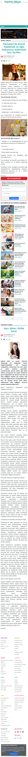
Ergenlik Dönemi (18, 666)
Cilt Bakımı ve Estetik (19, 702)
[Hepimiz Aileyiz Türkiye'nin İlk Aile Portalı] (13, 2)
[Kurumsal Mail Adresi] (16, 738)
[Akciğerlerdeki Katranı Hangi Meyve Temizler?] (7, 228)
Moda (16, 709)
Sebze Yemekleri (4, 707)
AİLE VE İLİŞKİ (4, 638)
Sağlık (2, 668)
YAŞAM (16, 677)
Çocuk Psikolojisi (18, 670)
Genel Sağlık (3, 687)
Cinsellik (16, 648)
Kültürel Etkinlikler (18, 687)
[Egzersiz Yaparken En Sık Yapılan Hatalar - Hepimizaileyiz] (7, 311)
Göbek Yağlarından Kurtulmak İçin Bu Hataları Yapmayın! (19, 236)
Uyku (2, 669)
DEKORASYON (4, 729)
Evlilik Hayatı (3, 642)
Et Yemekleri (3, 700)
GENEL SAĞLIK (18, 211)
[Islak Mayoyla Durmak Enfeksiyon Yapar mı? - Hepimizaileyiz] (7, 255)
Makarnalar (3, 713)
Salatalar (2, 723)
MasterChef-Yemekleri (5, 725)
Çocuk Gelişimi (18, 672)
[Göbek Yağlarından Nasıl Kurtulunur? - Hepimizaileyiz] (7, 237)
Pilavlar (2, 709)
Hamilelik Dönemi (18, 640)
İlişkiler (2, 644)
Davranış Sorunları (18, 662)
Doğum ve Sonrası (18, 644)
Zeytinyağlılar (4, 711)
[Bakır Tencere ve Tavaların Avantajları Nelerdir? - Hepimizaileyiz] (7, 218)
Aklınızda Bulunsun (19, 686)
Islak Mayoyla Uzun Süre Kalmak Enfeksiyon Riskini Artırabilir (20, 254)
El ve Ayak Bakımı (18, 707)
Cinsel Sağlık (3, 689)
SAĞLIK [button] (2, 26)
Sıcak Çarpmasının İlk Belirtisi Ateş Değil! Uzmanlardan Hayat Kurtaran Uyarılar (20, 264)
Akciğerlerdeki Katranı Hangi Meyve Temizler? (20, 225)
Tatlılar (2, 704)
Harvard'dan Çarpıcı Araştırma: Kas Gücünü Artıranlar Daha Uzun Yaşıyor (20, 301)
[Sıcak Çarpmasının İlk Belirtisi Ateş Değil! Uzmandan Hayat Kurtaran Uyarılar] (7, 265)
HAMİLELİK (17, 638)
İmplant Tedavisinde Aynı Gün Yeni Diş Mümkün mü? (20, 291)
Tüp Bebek (17, 654)
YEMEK (2, 695)
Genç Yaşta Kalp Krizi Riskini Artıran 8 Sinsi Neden (20, 208)
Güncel (16, 684)
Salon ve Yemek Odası (5, 731)
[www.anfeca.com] (14, 33)
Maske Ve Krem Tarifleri (20, 698)
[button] (1, 2)
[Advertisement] (14, 15)
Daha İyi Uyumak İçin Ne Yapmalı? (20, 244)
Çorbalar (2, 715)
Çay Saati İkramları (5, 698)
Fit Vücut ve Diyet (18, 705)
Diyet (2, 684)
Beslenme (17, 646)
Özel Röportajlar (18, 689)
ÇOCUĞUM (17, 658)
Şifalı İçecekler (4, 719)
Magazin (16, 682)
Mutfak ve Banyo (4, 737)
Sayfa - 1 (13, 318)
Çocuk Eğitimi (17, 668)
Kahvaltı (2, 702)
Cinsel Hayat (3, 640)
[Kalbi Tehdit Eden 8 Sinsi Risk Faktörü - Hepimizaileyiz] (7, 209)
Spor (16, 650)
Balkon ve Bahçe (4, 739)
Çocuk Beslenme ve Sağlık (20, 664)
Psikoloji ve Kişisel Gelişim (6, 686)
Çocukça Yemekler (4, 717)
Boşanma (3, 648)
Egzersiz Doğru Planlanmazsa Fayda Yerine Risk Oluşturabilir (20, 310)
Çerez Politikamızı (9, 751)
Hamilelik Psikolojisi (19, 652)
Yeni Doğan (3, 666)
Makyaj (16, 704)
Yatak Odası (3, 735)
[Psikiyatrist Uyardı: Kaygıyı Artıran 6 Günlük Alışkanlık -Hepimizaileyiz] (7, 274)
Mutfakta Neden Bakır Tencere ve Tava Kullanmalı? (20, 217)
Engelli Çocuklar (18, 660)
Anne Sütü (3, 664)
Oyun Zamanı (4, 673)
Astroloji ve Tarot (18, 691)
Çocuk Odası (3, 733)
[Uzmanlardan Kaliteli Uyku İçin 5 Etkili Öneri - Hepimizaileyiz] (7, 246)
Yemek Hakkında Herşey (6, 705)
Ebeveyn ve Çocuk (5, 646)
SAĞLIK (2, 677)
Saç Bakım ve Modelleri (19, 700)
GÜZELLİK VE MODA (19, 695)
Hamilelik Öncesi (18, 642)
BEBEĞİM (3, 658)
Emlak (16, 680)
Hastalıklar (3, 682)
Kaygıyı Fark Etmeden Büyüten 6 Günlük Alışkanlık (20, 273)
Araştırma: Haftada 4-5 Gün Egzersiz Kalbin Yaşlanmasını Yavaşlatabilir (20, 282)
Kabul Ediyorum (13, 754)
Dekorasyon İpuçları (5, 741)
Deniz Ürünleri (4, 721)
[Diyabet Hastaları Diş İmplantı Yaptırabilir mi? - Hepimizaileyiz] (7, 292)
